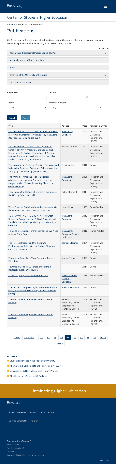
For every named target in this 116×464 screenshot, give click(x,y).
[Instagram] (26, 408)
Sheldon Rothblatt (70, 287)
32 (49, 338)
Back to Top (104, 460)
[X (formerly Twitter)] (9, 408)
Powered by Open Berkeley (19, 441)
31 (42, 338)
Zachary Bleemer (70, 242)
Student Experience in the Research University (32, 360)
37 (82, 338)
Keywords (12, 92)
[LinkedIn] (15, 408)
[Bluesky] (32, 408)
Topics (10, 102)
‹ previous (30, 338)
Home (10, 24)
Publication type (57, 102)
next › (104, 338)
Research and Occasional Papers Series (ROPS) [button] (32, 52)
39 (96, 338)
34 (62, 338)
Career (51, 412)
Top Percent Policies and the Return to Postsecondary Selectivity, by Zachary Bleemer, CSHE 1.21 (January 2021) (31, 246)
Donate (32, 412)
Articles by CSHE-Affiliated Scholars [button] (26, 60)
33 (56, 338)
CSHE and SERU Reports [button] (21, 82)
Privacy (10, 451)
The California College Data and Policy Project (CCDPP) (36, 365)
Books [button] (12, 67)
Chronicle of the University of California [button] (28, 74)
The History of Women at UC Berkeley (28, 376)
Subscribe (21, 412)
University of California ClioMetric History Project (34, 370)
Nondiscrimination (15, 448)
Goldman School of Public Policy (22, 421)
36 (76, 338)
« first (18, 338)
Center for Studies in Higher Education (37, 17)
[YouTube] (21, 408)
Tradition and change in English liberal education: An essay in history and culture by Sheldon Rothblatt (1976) (33, 290)
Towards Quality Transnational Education (28, 275)
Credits (42, 412)
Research (12, 356)
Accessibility (13, 444)
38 (89, 338)
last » (61, 344)
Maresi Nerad (68, 257)
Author (52, 92)
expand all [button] (104, 48)
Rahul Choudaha (69, 275)
